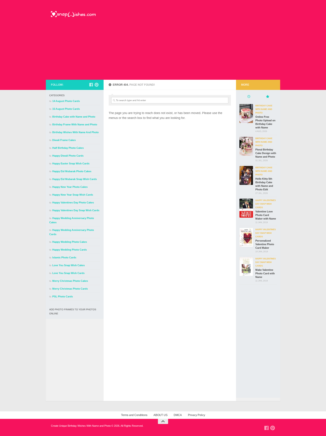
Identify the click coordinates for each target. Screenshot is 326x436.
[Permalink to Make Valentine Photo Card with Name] (246, 266)
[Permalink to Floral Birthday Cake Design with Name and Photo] (246, 146)
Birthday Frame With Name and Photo (74, 124)
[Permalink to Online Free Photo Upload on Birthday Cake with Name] (246, 113)
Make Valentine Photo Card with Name (265, 273)
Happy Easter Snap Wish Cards (70, 163)
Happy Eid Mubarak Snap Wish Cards (74, 179)
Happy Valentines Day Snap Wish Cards (75, 210)
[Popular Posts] (267, 97)
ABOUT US (160, 415)
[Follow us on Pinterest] (96, 85)
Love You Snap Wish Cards (68, 273)
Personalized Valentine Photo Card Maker (264, 244)
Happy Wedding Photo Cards (69, 249)
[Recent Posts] (248, 97)
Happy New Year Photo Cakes (70, 186)
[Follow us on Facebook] (91, 85)
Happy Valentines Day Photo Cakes (73, 202)
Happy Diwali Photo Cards (68, 155)
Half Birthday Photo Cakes (68, 147)
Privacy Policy (196, 415)
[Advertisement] (163, 54)
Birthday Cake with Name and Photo (73, 116)
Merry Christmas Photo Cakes (70, 280)
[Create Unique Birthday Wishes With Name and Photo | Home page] (73, 14)
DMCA (178, 415)
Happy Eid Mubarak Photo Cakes (71, 171)
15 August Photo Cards (66, 108)
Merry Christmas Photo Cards (70, 288)
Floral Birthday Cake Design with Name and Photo (265, 153)
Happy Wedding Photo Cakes (69, 241)
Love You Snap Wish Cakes (68, 265)
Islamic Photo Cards (64, 257)
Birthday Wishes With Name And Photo (75, 132)
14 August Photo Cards (66, 101)
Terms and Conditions (134, 415)
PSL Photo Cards (62, 296)
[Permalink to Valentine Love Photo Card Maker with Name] (246, 208)
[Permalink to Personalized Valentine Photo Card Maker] (246, 237)
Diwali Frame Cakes (64, 140)
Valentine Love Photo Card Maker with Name (265, 215)
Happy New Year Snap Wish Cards (72, 194)
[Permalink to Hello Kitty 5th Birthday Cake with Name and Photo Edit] (246, 175)
